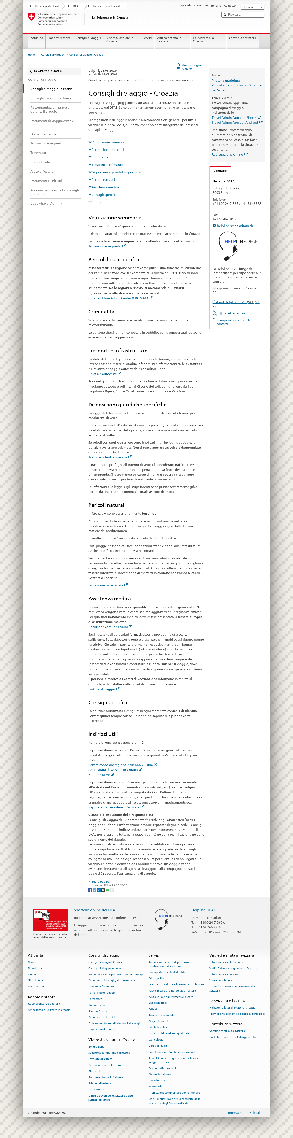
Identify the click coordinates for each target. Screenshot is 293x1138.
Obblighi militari (159, 1027)
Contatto (218, 171)
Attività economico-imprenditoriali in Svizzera (232, 988)
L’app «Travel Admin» (101, 1029)
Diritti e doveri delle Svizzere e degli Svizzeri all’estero (111, 1097)
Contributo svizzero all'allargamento (232, 1036)
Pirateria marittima (226, 80)
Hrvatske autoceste (102, 374)
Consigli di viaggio (88, 38)
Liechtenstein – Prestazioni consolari (172, 1052)
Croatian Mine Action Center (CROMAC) (118, 298)
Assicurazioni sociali (161, 1015)
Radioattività (96, 1005)
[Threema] (103, 889)
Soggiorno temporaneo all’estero (109, 1052)
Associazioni (96, 1089)
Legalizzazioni (158, 1002)
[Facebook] (90, 889)
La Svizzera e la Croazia (203, 39)
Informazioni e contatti (224, 974)
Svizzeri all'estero (99, 1083)
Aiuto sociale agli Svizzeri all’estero (171, 996)
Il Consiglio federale (47, 6)
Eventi (32, 974)
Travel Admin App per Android (235, 122)
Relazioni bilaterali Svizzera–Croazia (232, 1007)
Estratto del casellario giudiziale (169, 1033)
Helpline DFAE (99, 775)
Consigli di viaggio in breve (105, 968)
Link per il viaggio (101, 689)
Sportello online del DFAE (95, 910)
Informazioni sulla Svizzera (226, 962)
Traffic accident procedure (107, 457)
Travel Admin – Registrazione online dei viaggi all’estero (174, 1060)
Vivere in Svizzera (220, 980)
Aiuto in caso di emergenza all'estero (172, 990)
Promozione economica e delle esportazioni (237, 1013)
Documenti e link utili (101, 1017)
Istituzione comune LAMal (108, 627)
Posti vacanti (36, 986)
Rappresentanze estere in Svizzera (113, 807)
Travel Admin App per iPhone (234, 117)
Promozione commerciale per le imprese (174, 1092)
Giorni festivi (36, 980)
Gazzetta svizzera (160, 1074)
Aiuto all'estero (98, 1011)
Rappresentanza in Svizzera (106, 1077)
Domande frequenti (101, 986)
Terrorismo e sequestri (104, 246)
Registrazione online (227, 154)
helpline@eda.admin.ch (235, 226)
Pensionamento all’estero (104, 1065)
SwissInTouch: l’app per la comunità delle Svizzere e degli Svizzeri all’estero (175, 1100)
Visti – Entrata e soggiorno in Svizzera (233, 968)
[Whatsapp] (108, 889)
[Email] (112, 889)
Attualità (37, 38)
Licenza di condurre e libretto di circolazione (176, 984)
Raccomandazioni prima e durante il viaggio (116, 974)
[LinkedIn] (99, 889)
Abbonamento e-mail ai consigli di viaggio (114, 1023)
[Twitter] (95, 889)
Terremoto (95, 998)
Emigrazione (96, 1046)
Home (32, 54)
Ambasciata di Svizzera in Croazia (49, 1009)
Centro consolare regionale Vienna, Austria (120, 765)
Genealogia (156, 1039)
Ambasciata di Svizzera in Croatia (113, 769)
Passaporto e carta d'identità (167, 972)
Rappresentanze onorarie (44, 1003)
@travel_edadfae (232, 313)
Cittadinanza (157, 1080)
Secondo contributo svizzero (227, 1031)
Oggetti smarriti (159, 1021)
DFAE (76, 6)
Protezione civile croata (105, 585)
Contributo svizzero (242, 38)
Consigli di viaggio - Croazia (105, 962)
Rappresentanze (59, 38)
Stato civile (156, 1086)
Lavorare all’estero (100, 1058)
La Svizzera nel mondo (107, 6)
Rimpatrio (94, 1071)
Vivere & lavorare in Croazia (119, 39)
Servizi (147, 38)
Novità (32, 962)
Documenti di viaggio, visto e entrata (111, 980)
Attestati (154, 1009)
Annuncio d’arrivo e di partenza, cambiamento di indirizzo (169, 964)
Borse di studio (158, 1045)
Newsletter (35, 968)
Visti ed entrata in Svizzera (169, 39)
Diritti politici (157, 978)
